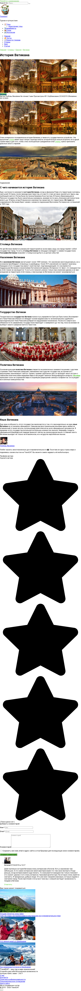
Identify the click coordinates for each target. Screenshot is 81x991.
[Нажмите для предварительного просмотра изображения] (38, 134)
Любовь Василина (7, 446)
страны (57, 142)
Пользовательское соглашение (12, 981)
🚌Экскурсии (9, 32)
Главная (7, 36)
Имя (2, 828)
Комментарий (5, 847)
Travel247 (3, 16)
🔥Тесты (8, 38)
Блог (6, 44)
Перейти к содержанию (9, 1)
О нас (2, 975)
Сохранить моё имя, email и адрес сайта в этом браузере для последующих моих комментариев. (41, 851)
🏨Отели (7, 30)
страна (11, 140)
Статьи (7, 46)
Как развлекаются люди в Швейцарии (15, 967)
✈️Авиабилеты (10, 28)
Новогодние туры (15, 26)
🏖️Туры (7, 24)
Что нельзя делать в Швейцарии (13, 941)
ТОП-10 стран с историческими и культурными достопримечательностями (30, 916)
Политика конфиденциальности (13, 979)
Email (2, 831)
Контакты (4, 977)
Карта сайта (5, 983)
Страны (7, 42)
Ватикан (3, 94)
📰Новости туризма (12, 40)
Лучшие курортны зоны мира (12, 914)
